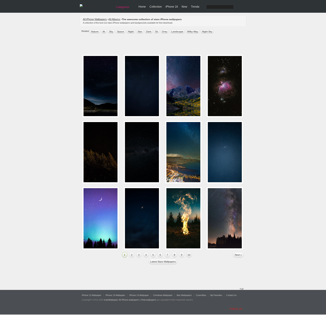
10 (189, 254)
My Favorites (216, 295)
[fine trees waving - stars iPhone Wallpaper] (100, 152)
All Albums (114, 19)
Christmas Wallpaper (163, 295)
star (140, 31)
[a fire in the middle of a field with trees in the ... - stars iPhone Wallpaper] (183, 218)
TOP (241, 289)
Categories (122, 7)
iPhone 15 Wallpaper (91, 295)
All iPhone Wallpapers (95, 19)
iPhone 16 (172, 6)
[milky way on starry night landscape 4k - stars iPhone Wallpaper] (183, 86)
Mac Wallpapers (184, 295)
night (131, 31)
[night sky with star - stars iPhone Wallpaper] (142, 86)
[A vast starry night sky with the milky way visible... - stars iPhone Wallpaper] (142, 152)
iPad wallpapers (148, 300)
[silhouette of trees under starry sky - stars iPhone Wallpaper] (225, 218)
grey (164, 31)
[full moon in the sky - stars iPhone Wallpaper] (142, 218)
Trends (195, 6)
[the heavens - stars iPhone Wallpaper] (225, 86)
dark (148, 31)
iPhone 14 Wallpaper (139, 295)
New (184, 6)
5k (156, 31)
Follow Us (236, 308)
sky (111, 31)
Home (142, 6)
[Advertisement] (165, 44)
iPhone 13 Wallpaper (115, 295)
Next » (238, 254)
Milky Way (192, 31)
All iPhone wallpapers (129, 300)
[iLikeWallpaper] (96, 5)
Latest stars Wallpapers (163, 261)
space (120, 31)
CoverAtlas (201, 295)
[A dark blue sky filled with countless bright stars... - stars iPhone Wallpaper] (225, 152)
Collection (156, 6)
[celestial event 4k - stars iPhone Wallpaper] (100, 218)
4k (104, 31)
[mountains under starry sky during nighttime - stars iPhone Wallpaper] (100, 86)
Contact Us (231, 295)
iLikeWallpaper (111, 300)
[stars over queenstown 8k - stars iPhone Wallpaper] (183, 152)
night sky (207, 31)
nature (94, 31)
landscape (177, 31)
